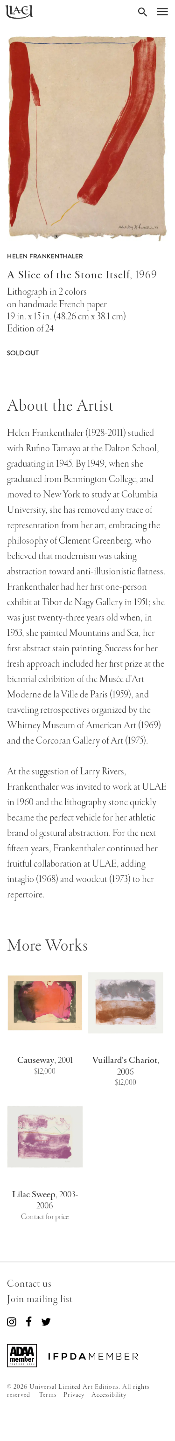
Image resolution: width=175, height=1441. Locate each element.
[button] (87, 138)
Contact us (29, 1284)
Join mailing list (40, 1299)
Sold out (23, 353)
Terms (47, 1395)
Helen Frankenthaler (45, 256)
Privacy (73, 1395)
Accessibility (108, 1395)
